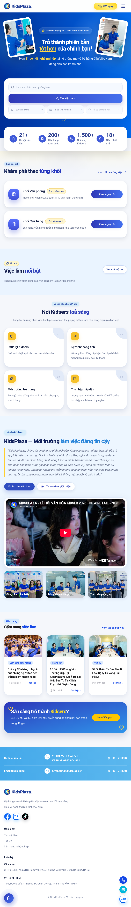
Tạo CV (8, 841)
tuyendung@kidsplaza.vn (67, 770)
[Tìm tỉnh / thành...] (80, 109)
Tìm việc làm (67, 98)
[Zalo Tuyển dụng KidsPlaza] (16, 816)
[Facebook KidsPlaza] (7, 816)
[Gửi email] (123, 889)
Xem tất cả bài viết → (114, 627)
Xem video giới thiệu (58, 486)
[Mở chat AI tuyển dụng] (9, 898)
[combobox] (26, 109)
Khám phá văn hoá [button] (19, 486)
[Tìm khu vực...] (41, 109)
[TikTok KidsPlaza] (25, 816)
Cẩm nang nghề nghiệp (16, 846)
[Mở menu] (123, 6)
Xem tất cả (112, 269)
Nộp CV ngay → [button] (105, 717)
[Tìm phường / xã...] (119, 109)
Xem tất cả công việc (110, 172)
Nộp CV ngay (105, 6)
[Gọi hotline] (123, 880)
